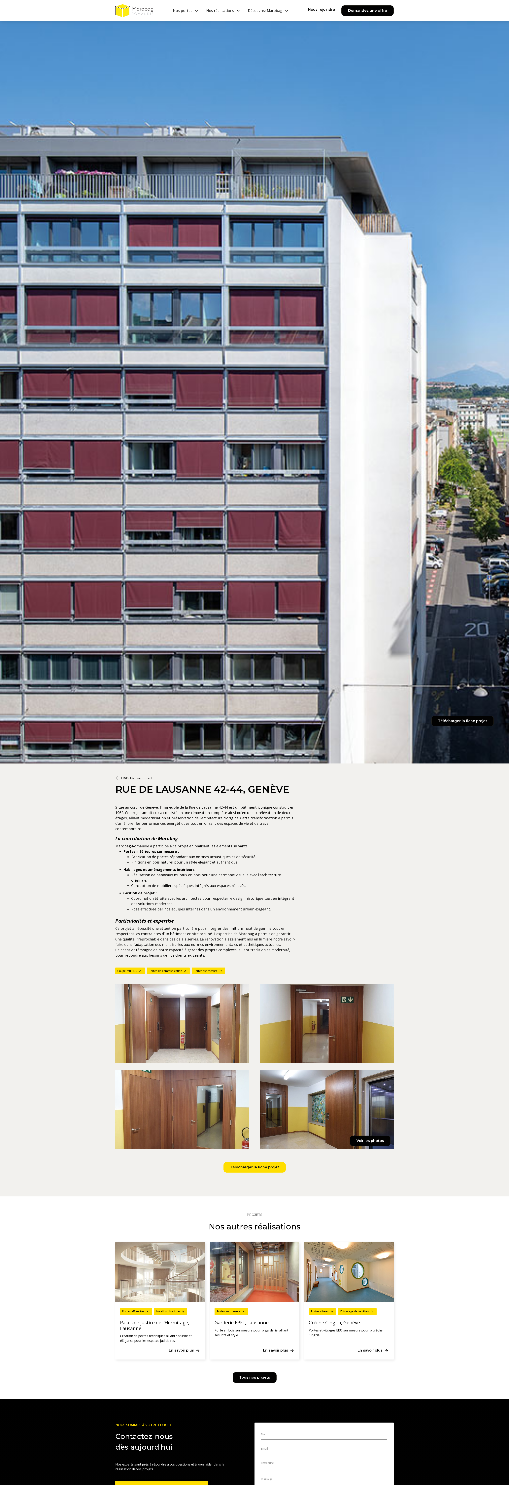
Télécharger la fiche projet (462, 721)
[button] (185, 10)
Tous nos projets (254, 1377)
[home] (134, 10)
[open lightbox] (254, 1066)
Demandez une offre (367, 10)
